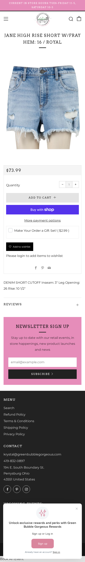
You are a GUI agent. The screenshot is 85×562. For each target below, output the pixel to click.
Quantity (13, 185)
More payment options (42, 220)
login (21, 256)
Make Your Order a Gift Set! (41, 230)
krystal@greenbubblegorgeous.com (32, 454)
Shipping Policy (16, 427)
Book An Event (12, 559)
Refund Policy (15, 414)
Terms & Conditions (19, 421)
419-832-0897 (14, 461)
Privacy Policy (14, 434)
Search (9, 408)
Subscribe (40, 374)
